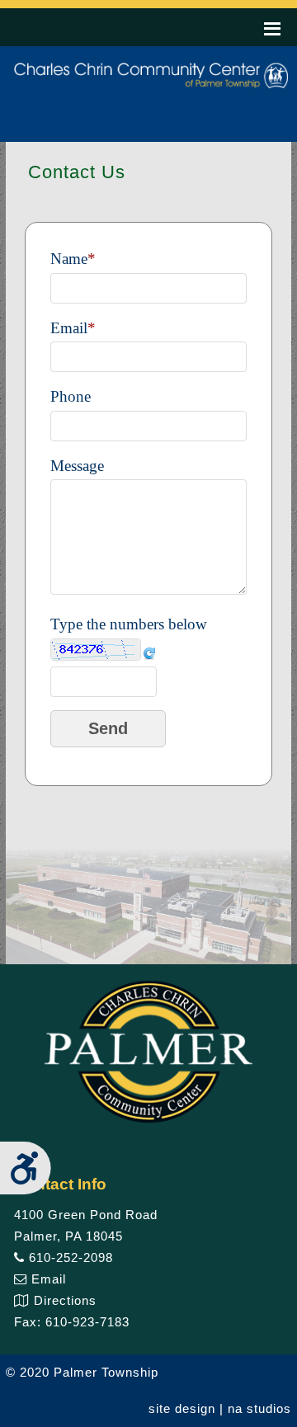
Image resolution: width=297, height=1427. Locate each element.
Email (46, 1279)
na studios (259, 1408)
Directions (63, 1300)
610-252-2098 (69, 1257)
